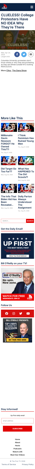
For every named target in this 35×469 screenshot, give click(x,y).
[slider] (17, 43)
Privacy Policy (28, 464)
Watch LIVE (17, 452)
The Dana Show (19, 70)
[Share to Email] (31, 54)
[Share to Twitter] (24, 54)
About (17, 442)
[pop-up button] (28, 46)
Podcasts (17, 449)
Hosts (17, 446)
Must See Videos (17, 455)
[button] (3, 46)
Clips (8, 70)
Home (17, 439)
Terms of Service (9, 464)
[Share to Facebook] (17, 54)
